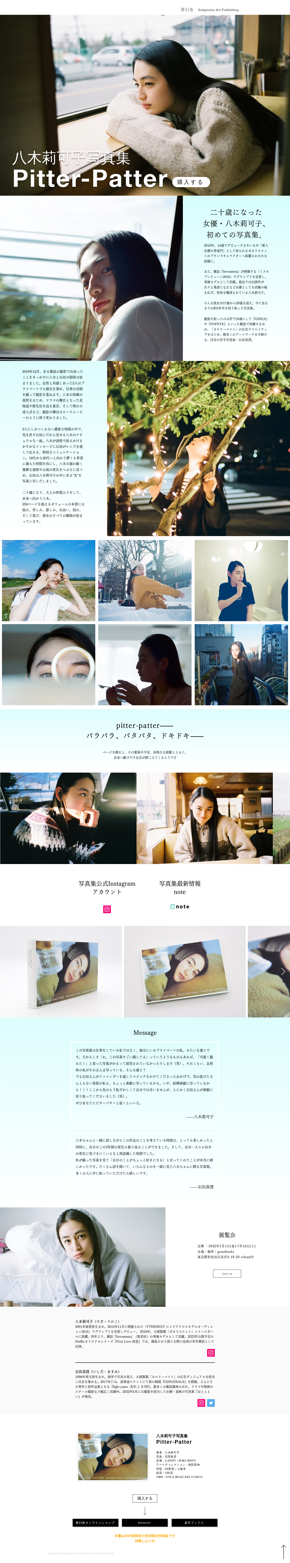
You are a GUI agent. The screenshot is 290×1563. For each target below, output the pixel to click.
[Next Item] (283, 818)
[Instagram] (107, 909)
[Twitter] (211, 1403)
